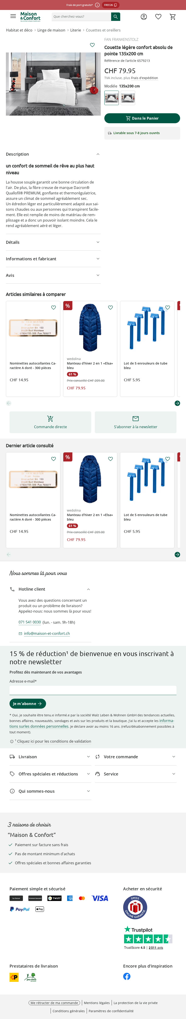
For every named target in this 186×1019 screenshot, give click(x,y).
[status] (81, 16)
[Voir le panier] (172, 16)
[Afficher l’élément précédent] (8, 403)
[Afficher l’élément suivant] (177, 403)
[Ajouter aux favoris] (92, 45)
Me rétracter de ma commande (54, 1003)
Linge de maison (51, 30)
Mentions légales (97, 1003)
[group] (53, 84)
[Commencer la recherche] (115, 16)
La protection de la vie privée (136, 1003)
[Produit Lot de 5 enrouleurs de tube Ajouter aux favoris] (167, 307)
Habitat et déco (19, 30)
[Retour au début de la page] (181, 987)
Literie (75, 30)
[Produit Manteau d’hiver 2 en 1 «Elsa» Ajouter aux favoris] (110, 307)
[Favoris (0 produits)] (158, 16)
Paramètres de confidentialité (111, 1011)
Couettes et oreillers (103, 30)
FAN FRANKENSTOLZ (121, 39)
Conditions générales (69, 1011)
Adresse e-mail (22, 681)
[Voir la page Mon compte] (143, 16)
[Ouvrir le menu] (13, 16)
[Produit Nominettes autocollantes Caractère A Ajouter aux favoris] (53, 307)
